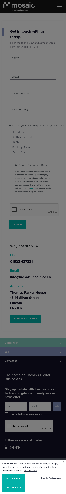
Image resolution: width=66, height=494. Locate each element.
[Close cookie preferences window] (63, 462)
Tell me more (30, 470)
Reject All (13, 478)
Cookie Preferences (51, 478)
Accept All (13, 487)
